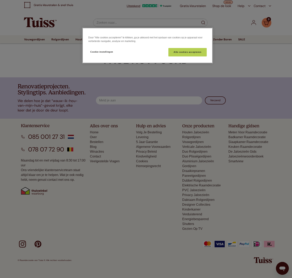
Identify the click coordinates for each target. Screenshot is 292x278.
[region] (147, 45)
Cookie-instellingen (101, 52)
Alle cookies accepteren (187, 52)
